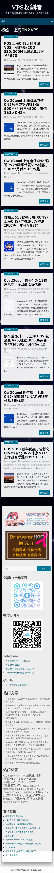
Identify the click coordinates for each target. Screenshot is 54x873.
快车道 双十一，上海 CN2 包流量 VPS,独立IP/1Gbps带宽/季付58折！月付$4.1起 (26, 340)
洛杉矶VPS (29, 792)
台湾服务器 (25, 461)
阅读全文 (44, 84)
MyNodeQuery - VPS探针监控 (19, 839)
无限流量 (29, 789)
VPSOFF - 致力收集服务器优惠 (19, 832)
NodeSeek (10, 847)
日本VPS (39, 788)
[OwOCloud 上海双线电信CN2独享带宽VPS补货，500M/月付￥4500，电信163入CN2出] (9, 126)
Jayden (13, 60)
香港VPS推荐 (35, 798)
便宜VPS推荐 (27, 779)
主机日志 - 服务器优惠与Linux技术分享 (22, 828)
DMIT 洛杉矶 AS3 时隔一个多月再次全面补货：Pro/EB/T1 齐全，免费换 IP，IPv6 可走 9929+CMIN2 (26, 715)
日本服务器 (11, 465)
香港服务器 (21, 237)
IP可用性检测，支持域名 (16, 685)
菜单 (3, 21)
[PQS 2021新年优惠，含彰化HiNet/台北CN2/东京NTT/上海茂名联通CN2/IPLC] (9, 477)
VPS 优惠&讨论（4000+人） (18, 661)
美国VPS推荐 (12, 795)
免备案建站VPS (10, 782)
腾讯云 (43, 796)
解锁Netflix (8, 799)
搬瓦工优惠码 (8, 789)
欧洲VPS (19, 792)
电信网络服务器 (27, 60)
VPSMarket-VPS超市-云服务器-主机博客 (23, 843)
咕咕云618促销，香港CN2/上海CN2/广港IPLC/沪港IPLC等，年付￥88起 (26, 221)
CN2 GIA (11, 776)
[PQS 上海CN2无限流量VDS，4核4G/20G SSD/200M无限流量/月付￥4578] (9, 69)
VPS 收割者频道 (12, 665)
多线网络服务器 (37, 289)
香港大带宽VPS (21, 802)
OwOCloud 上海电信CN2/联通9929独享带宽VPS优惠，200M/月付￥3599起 (27, 165)
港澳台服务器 (16, 233)
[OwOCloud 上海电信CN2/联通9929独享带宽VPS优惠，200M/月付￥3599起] (9, 186)
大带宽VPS (12, 785)
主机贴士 (9, 836)
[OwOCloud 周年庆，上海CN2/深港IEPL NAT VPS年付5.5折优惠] (9, 417)
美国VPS (41, 792)
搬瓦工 (26, 786)
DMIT (18, 776)
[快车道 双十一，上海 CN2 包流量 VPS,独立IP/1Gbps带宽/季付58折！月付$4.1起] (9, 361)
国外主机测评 (11, 855)
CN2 (5, 776)
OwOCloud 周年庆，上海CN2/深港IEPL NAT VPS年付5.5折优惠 (26, 396)
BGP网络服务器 (27, 230)
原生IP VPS (30, 782)
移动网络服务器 (41, 173)
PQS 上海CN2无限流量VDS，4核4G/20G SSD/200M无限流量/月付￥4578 (25, 49)
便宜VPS (9, 778)
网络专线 (41, 233)
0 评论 (41, 60)
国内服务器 (39, 230)
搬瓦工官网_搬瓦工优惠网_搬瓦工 (20, 851)
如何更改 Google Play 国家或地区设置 (22, 762)
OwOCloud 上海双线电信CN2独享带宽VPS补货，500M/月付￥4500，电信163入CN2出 (25, 106)
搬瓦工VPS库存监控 (14, 816)
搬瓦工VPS (35, 786)
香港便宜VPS (8, 802)
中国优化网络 (32, 775)
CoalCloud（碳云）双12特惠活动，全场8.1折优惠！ (25, 282)
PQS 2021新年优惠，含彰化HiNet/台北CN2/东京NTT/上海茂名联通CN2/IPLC (27, 453)
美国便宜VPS (31, 795)
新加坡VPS (19, 789)
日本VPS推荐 (9, 792)
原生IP (20, 782)
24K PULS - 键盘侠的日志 (17, 820)
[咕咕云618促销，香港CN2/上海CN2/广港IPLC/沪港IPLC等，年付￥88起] (9, 245)
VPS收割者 (27, 7)
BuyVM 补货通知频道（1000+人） (20, 669)
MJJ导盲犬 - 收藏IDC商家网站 (19, 824)
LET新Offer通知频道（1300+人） (20, 673)
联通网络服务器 (35, 292)
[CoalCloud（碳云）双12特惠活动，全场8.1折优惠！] (9, 305)
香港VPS (20, 798)
